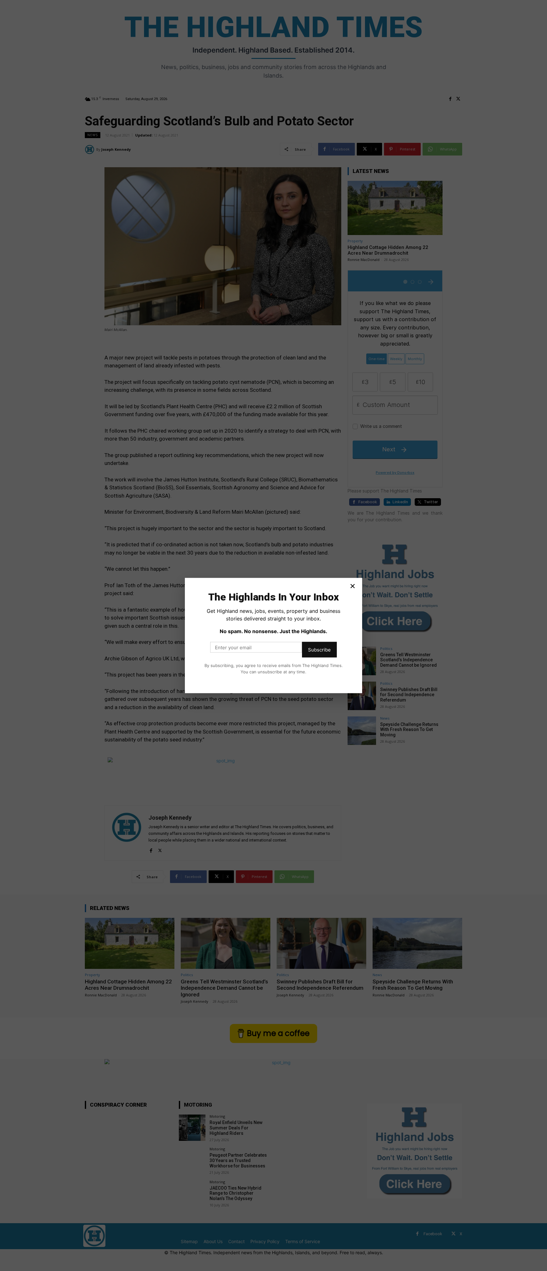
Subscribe (319, 650)
